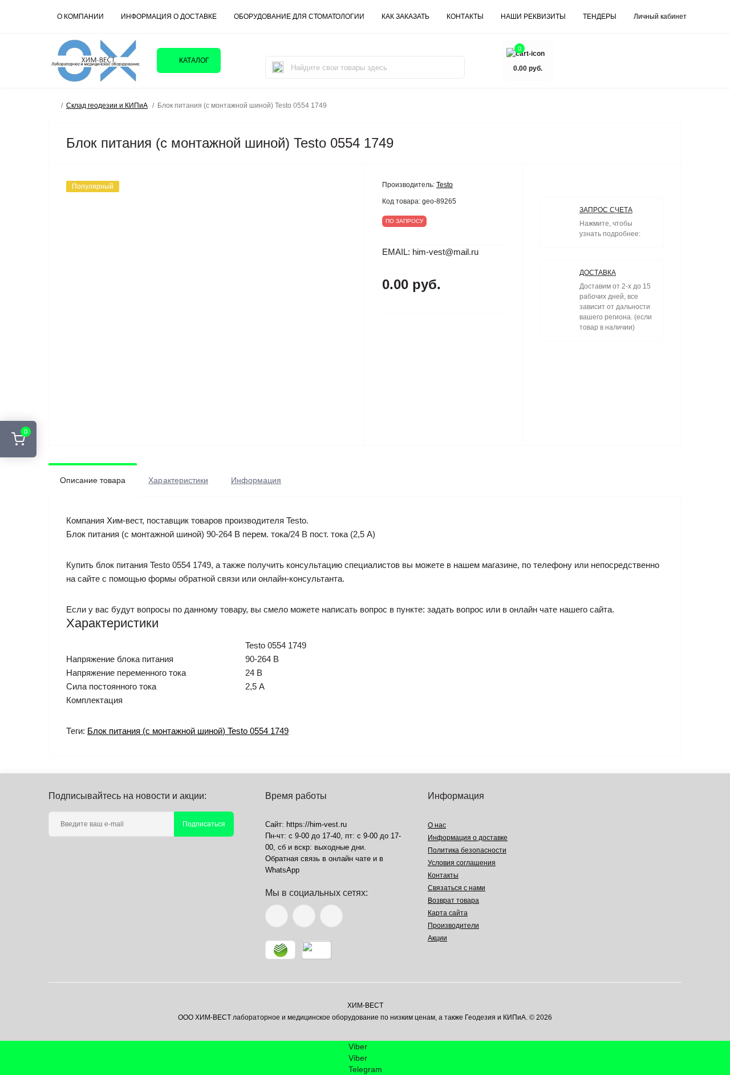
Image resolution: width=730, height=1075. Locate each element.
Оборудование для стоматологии (299, 17)
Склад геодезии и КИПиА (107, 105)
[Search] (277, 67)
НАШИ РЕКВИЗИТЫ (533, 17)
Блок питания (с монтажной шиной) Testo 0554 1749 (188, 731)
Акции (437, 938)
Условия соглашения (462, 863)
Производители (453, 926)
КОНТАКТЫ (465, 17)
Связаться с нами (456, 888)
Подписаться (203, 824)
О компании (80, 17)
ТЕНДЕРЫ (600, 17)
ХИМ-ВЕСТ (365, 1005)
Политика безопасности (467, 850)
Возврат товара (453, 900)
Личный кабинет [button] (660, 17)
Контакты (443, 875)
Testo (444, 185)
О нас (437, 825)
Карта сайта (448, 913)
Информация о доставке (169, 17)
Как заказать (405, 17)
